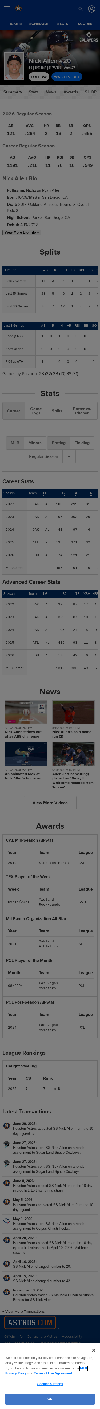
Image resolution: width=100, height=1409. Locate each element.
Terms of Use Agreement (53, 1373)
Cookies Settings (50, 1384)
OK (49, 1399)
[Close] (93, 1350)
